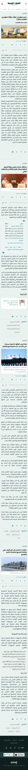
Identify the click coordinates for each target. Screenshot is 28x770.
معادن (8, 726)
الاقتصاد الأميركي (15, 530)
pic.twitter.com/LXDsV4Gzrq (15, 241)
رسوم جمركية (16, 533)
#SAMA (21, 239)
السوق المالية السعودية (13, 327)
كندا (18, 537)
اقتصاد (6, 530)
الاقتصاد (4, 8)
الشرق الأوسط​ (18, 8)
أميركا (8, 533)
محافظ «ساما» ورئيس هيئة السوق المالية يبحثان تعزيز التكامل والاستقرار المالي (14, 168)
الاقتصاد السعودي (15, 320)
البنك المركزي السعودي (13, 324)
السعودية (17, 331)
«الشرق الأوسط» (19, 39)
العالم (13, 8)
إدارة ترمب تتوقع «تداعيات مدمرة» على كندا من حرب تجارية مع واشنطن (14, 344)
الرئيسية (25, 8)
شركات (18, 730)
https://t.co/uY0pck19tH (11, 237)
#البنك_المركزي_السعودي (17, 224)
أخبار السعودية (16, 726)
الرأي (9, 8)
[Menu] (26, 3)
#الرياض (19, 237)
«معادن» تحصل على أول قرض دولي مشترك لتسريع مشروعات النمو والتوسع (15, 551)
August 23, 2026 (11, 248)
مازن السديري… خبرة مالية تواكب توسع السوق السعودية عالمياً (11, 301)
